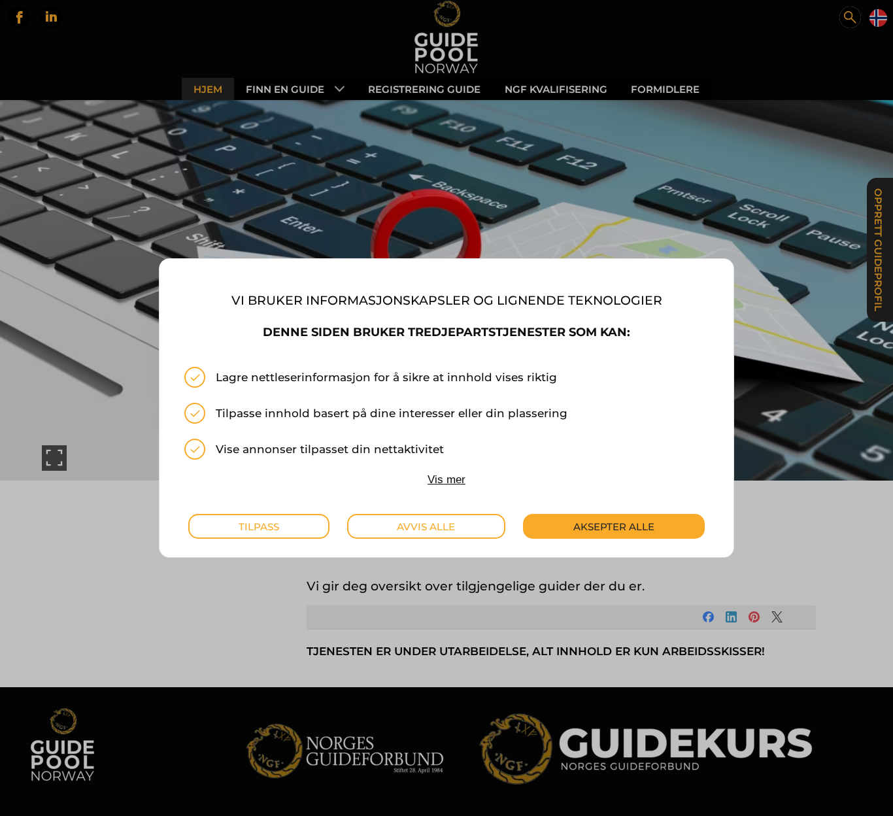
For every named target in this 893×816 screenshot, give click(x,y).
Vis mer (446, 479)
